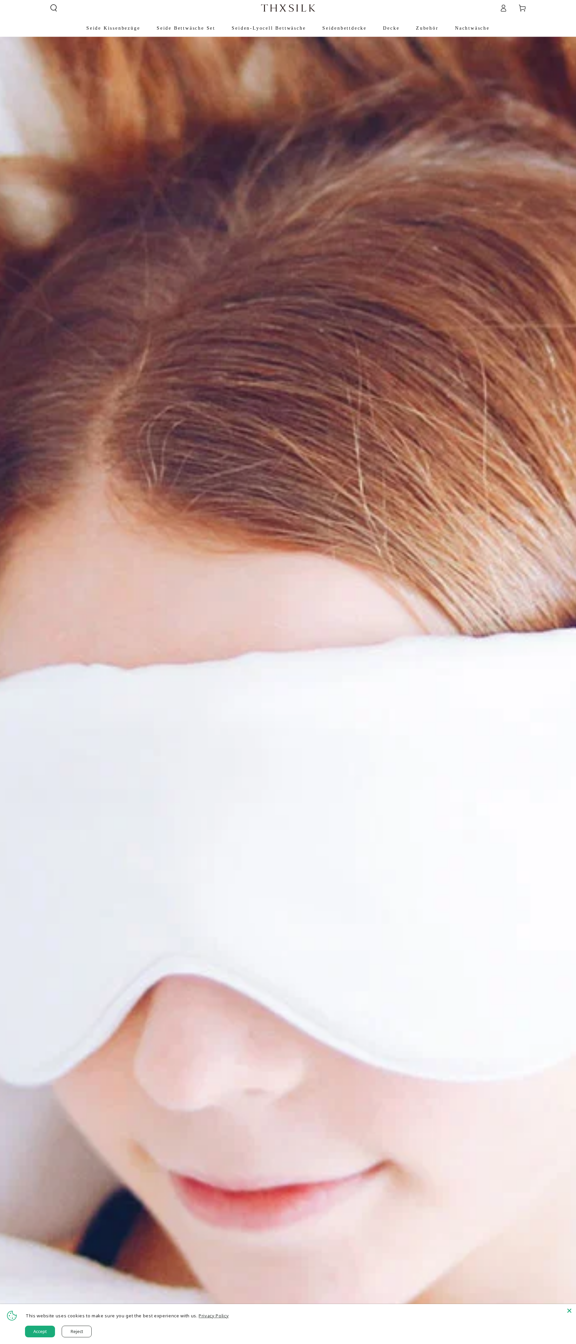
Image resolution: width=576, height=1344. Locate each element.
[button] (53, 8)
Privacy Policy (214, 1316)
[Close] (569, 1310)
